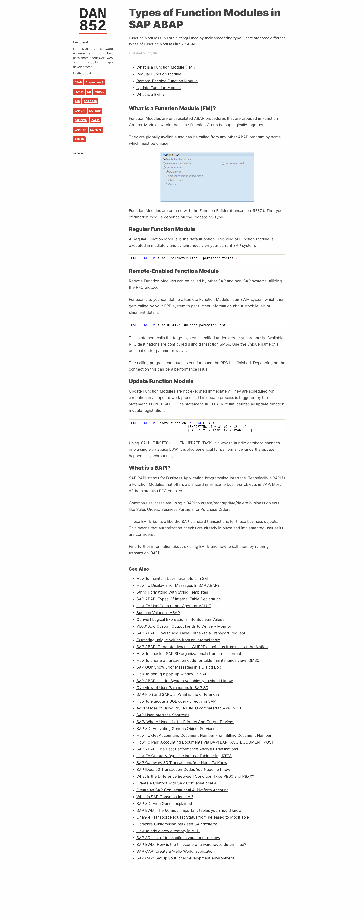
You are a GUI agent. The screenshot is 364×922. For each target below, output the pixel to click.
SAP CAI (80, 110)
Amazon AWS (94, 82)
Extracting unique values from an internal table (178, 640)
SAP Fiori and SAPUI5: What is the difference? (178, 694)
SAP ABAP (90, 101)
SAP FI (95, 120)
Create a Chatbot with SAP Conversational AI (177, 783)
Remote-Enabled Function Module (167, 81)
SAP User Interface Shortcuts (162, 715)
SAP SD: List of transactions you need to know (178, 837)
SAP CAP (95, 110)
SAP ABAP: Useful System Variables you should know (184, 681)
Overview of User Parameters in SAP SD (172, 687)
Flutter (79, 91)
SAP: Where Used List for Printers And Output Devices (185, 721)
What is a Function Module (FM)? (166, 67)
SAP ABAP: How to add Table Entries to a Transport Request (190, 633)
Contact (78, 152)
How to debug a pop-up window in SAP (171, 674)
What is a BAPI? (150, 94)
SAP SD (79, 139)
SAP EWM (81, 120)
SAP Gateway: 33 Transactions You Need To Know (181, 762)
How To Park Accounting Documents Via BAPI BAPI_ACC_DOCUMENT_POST (205, 742)
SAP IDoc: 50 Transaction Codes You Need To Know (183, 769)
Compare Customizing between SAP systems (177, 824)
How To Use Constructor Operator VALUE (173, 606)
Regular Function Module (158, 74)
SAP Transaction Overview (89, 156)
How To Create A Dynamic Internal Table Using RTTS (184, 756)
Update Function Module (158, 87)
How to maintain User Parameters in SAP (173, 578)
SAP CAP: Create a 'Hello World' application (175, 851)
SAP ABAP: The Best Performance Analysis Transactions (187, 749)
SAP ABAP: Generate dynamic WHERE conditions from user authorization (202, 646)
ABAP (78, 82)
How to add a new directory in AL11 (168, 831)
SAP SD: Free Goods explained (164, 803)
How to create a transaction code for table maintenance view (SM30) (198, 660)
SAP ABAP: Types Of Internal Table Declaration (178, 599)
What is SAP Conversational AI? (164, 797)
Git (89, 91)
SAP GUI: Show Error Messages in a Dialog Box (178, 667)
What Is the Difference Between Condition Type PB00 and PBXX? (195, 776)
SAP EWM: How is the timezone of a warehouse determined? (191, 844)
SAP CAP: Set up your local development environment (185, 858)
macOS (99, 91)
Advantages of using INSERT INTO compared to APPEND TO (190, 708)
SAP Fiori (80, 129)
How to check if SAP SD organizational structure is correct (188, 653)
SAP (77, 101)
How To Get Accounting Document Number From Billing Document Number (203, 735)
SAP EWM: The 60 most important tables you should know (189, 810)
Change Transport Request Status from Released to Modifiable (192, 817)
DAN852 (93, 20)
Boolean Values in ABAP (158, 612)
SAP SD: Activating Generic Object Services (175, 728)
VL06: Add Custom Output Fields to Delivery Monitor (183, 626)
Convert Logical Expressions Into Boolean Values (180, 619)
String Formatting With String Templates (172, 592)
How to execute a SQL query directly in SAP (176, 701)
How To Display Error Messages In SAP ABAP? (177, 585)
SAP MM (95, 129)
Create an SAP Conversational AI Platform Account (182, 790)
